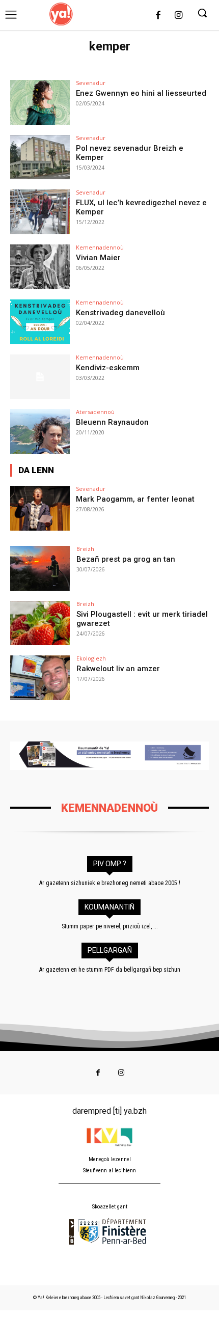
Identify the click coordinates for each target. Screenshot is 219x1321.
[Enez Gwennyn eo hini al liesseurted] (40, 102)
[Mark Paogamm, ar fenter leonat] (40, 508)
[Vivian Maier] (40, 266)
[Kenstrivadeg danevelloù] (40, 321)
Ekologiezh (91, 658)
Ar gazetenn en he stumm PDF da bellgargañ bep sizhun (109, 969)
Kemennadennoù (100, 247)
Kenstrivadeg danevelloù (120, 312)
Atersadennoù (95, 412)
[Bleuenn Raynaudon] (40, 431)
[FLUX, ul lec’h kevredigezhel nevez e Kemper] (40, 211)
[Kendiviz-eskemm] (40, 376)
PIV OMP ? (109, 864)
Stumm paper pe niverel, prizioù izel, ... (110, 926)
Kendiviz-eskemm (108, 367)
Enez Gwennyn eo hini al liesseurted (141, 93)
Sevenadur (90, 83)
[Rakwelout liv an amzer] (40, 677)
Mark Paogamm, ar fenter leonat (135, 499)
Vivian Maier (98, 257)
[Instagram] (178, 16)
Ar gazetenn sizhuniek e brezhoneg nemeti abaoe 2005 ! (109, 883)
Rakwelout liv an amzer (118, 668)
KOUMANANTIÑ (109, 907)
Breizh (85, 549)
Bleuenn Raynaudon (112, 422)
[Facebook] (158, 16)
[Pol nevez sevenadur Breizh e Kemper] (40, 157)
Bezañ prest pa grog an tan (125, 559)
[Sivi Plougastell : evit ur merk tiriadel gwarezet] (40, 623)
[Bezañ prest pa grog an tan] (40, 568)
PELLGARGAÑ (110, 950)
